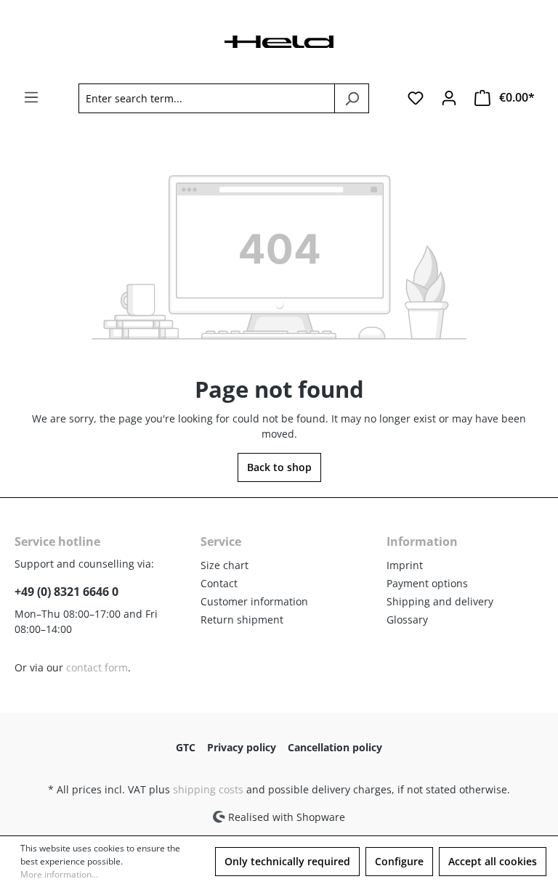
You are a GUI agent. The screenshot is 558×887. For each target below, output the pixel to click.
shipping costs (208, 789)
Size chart (224, 565)
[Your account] (449, 98)
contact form (97, 667)
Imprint (405, 565)
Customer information (254, 601)
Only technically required (287, 861)
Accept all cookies (492, 861)
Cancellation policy (335, 747)
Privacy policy (241, 747)
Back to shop (279, 467)
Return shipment (242, 619)
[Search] (351, 98)
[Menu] (31, 97)
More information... (59, 874)
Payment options (427, 583)
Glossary (407, 619)
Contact (219, 583)
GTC (185, 747)
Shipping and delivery (440, 601)
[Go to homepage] (279, 40)
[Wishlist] (415, 98)
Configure (399, 861)
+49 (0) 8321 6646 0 (66, 592)
